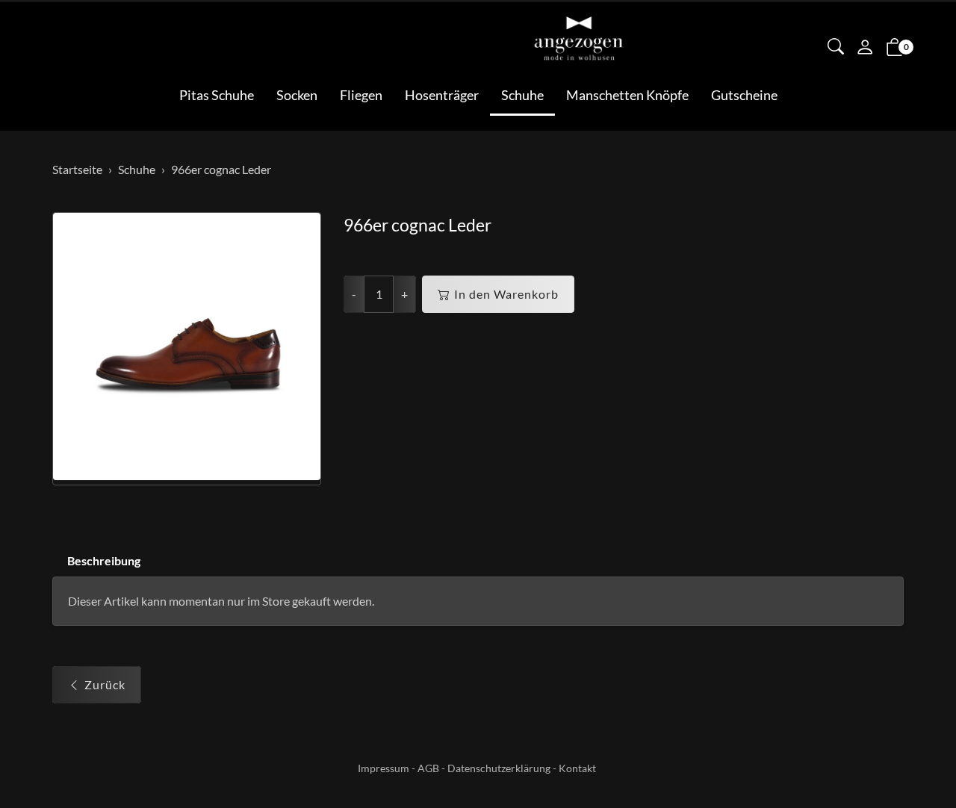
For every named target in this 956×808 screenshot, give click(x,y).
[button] (836, 48)
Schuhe (522, 95)
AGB (428, 768)
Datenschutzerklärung (498, 768)
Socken (296, 95)
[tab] (96, 561)
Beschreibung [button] (103, 560)
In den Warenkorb (506, 294)
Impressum (383, 768)
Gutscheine (744, 95)
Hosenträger (442, 95)
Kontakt (577, 768)
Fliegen (361, 95)
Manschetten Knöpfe (627, 95)
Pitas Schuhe (216, 95)
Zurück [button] (104, 684)
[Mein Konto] (865, 48)
